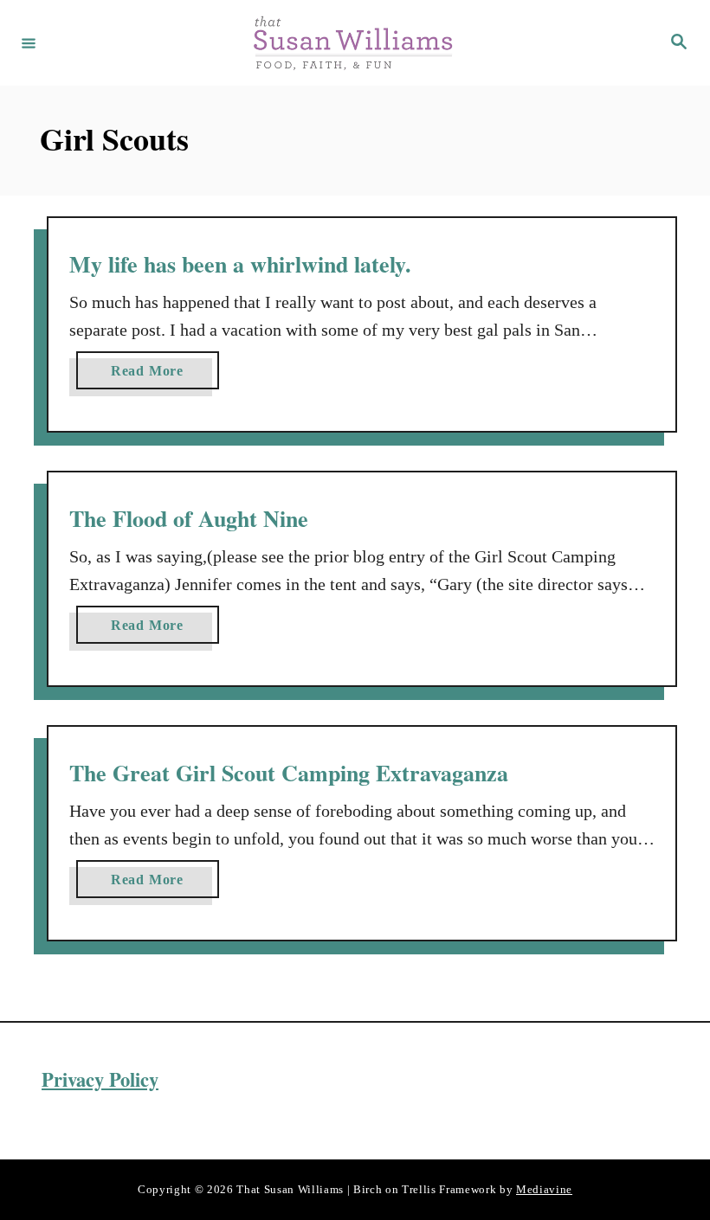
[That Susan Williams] (352, 42)
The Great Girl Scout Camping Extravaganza (288, 772)
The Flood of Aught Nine (188, 518)
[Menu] (28, 42)
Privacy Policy (100, 1079)
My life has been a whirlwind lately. (240, 263)
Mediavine (544, 1189)
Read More (154, 376)
